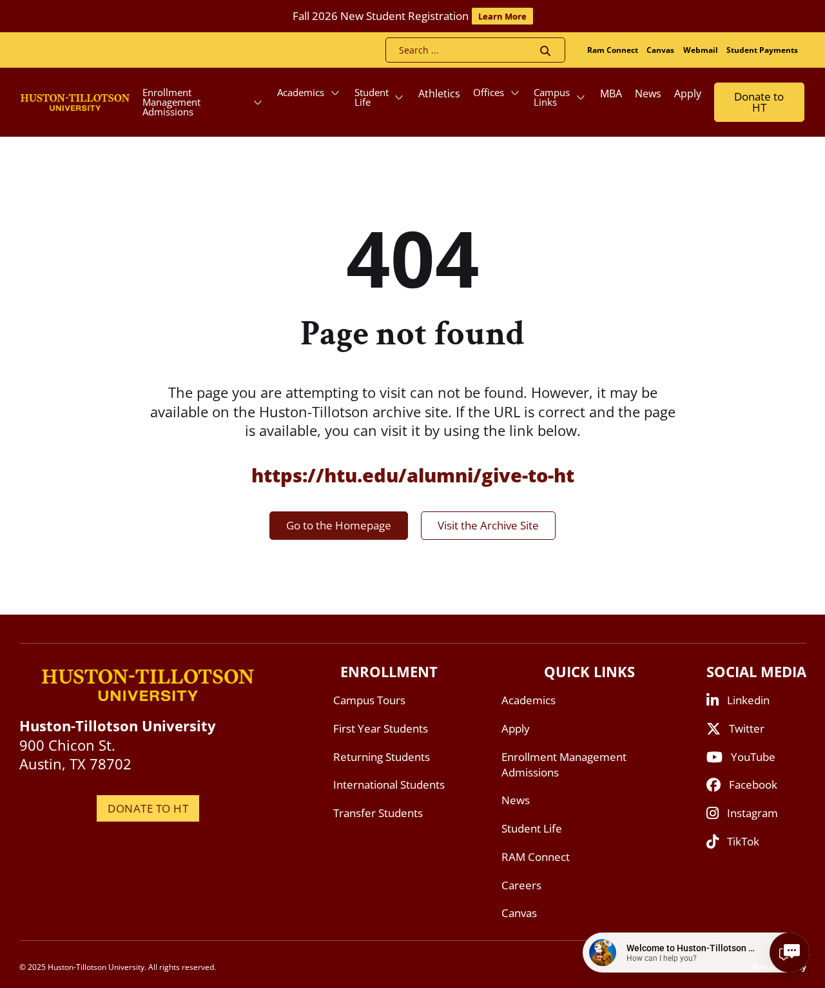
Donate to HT (759, 102)
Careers (521, 885)
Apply (687, 93)
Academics (300, 92)
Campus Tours (369, 700)
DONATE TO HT (148, 808)
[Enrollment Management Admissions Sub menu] (257, 102)
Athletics (439, 93)
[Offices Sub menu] (515, 92)
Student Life (371, 97)
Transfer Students (378, 812)
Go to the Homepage (338, 525)
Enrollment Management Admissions (171, 102)
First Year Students (380, 728)
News (648, 93)
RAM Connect (535, 856)
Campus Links (552, 97)
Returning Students (381, 756)
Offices (488, 92)
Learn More (502, 16)
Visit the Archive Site (488, 525)
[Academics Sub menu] (335, 92)
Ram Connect (612, 49)
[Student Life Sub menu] (399, 97)
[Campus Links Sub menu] (580, 97)
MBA (611, 93)
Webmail (700, 49)
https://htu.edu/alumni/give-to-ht (412, 475)
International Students (389, 784)
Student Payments (762, 49)
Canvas (660, 49)
